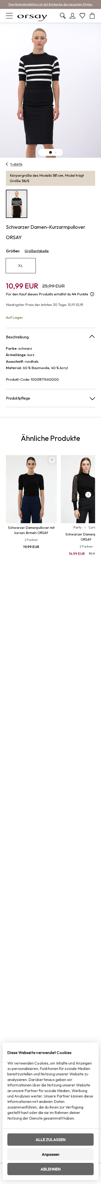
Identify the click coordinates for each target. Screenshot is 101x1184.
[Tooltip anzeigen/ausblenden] (92, 294)
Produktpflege (18, 398)
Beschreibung (17, 336)
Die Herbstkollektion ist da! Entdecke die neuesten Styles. (51, 4)
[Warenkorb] (92, 16)
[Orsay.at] (32, 15)
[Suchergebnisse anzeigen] (63, 16)
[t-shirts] (7, 164)
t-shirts (16, 164)
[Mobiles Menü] (9, 15)
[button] (50, 152)
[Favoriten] (82, 16)
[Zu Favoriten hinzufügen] (52, 460)
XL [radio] (20, 265)
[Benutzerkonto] (73, 16)
